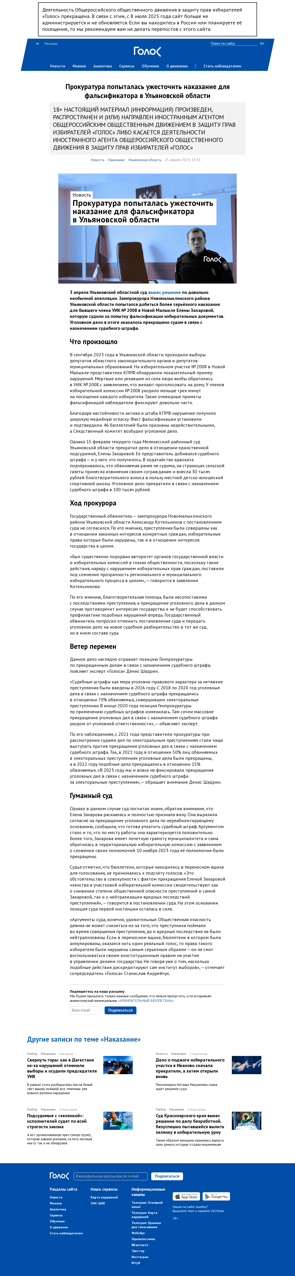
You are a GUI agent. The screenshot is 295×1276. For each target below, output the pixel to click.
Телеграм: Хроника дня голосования (146, 1225)
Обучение (150, 66)
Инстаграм (140, 1257)
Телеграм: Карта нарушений (144, 1215)
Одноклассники (143, 1239)
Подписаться (120, 1010)
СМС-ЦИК (98, 1203)
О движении (177, 66)
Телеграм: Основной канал (147, 1205)
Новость (97, 159)
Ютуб (136, 1263)
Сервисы (126, 66)
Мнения (79, 66)
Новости (57, 66)
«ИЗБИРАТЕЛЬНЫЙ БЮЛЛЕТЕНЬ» (146, 1000)
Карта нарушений (104, 1197)
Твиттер (138, 1251)
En (262, 43)
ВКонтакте (140, 1245)
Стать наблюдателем (222, 66)
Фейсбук (138, 1233)
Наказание (116, 159)
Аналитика (102, 66)
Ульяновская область (144, 159)
